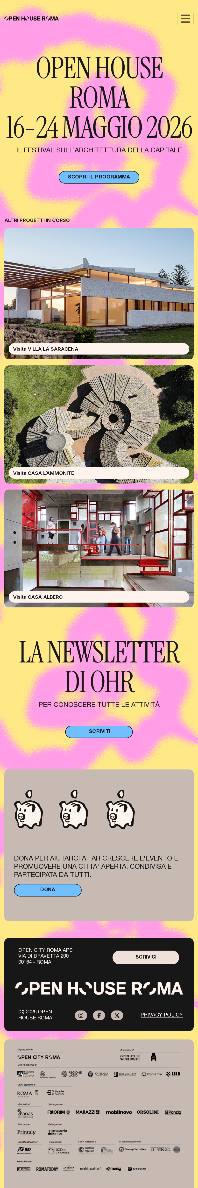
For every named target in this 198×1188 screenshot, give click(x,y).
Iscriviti (99, 731)
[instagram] (81, 1015)
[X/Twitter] (117, 1015)
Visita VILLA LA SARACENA (45, 349)
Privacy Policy (162, 1015)
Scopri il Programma (99, 177)
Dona (47, 890)
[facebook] (99, 1015)
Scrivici (145, 957)
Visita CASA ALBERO (38, 597)
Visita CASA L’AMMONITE (43, 473)
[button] (185, 18)
